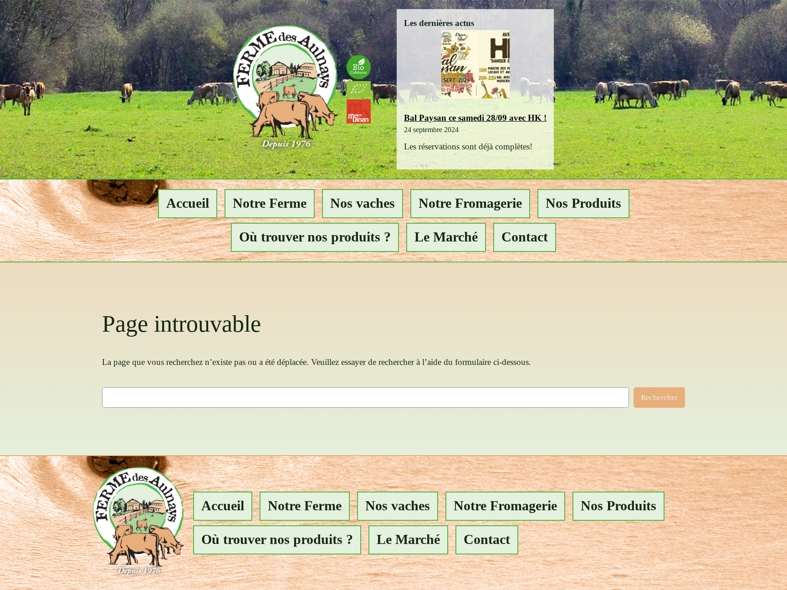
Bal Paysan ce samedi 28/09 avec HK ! (475, 118)
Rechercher (659, 397)
